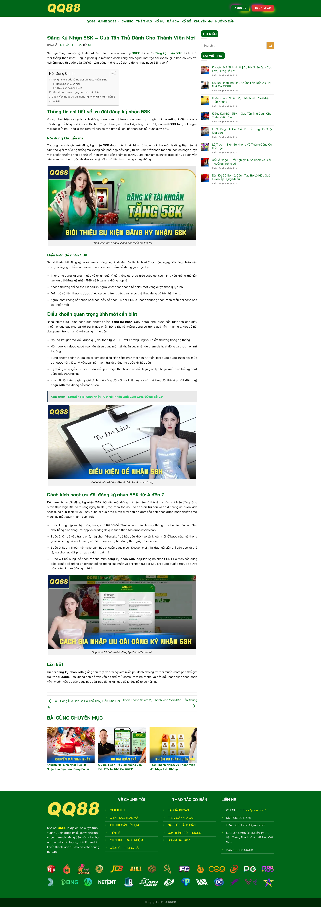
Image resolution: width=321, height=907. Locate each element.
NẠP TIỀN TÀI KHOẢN (182, 825)
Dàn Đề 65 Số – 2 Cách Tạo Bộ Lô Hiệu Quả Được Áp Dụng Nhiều (241, 177)
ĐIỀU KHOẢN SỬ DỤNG (125, 825)
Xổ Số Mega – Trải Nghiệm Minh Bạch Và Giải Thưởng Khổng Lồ (241, 161)
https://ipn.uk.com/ (253, 810)
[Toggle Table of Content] (111, 74)
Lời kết (56, 101)
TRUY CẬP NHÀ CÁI (181, 817)
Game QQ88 (107, 21)
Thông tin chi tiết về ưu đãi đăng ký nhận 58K (79, 79)
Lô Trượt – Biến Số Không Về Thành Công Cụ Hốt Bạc (242, 146)
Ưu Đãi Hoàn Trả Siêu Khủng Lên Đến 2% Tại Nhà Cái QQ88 (241, 84)
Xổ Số (186, 21)
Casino (127, 21)
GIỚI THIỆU (117, 810)
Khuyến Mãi (203, 21)
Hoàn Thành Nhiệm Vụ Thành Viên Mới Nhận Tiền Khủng (241, 99)
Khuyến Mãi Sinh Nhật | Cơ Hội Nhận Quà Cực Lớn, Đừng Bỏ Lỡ (242, 69)
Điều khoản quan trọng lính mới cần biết (76, 92)
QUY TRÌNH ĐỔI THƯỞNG (184, 833)
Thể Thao (144, 21)
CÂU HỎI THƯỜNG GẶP (125, 848)
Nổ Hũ (160, 21)
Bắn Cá (173, 21)
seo (90, 44)
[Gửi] (270, 45)
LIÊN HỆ (115, 833)
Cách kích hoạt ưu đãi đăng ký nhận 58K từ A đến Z (83, 96)
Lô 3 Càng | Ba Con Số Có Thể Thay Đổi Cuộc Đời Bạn (242, 130)
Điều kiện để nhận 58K (69, 87)
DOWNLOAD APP (179, 840)
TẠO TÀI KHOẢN (178, 810)
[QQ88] (65, 8)
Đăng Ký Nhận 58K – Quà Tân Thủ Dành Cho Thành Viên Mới (242, 115)
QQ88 (91, 21)
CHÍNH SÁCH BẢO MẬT (125, 817)
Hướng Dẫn (224, 21)
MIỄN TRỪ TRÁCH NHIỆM (126, 840)
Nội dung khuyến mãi (68, 83)
